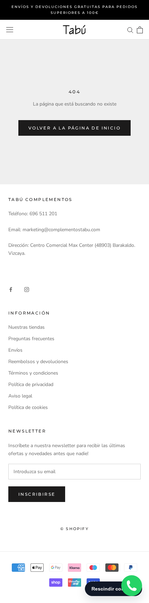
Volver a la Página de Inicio (74, 128)
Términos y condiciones (33, 373)
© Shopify (74, 528)
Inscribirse (36, 494)
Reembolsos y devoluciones (38, 361)
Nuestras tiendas (26, 327)
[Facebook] (10, 289)
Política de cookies (28, 407)
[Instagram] (26, 289)
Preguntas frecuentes (31, 338)
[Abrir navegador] (9, 29)
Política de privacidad (30, 384)
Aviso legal (20, 396)
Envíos (15, 350)
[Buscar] (130, 30)
